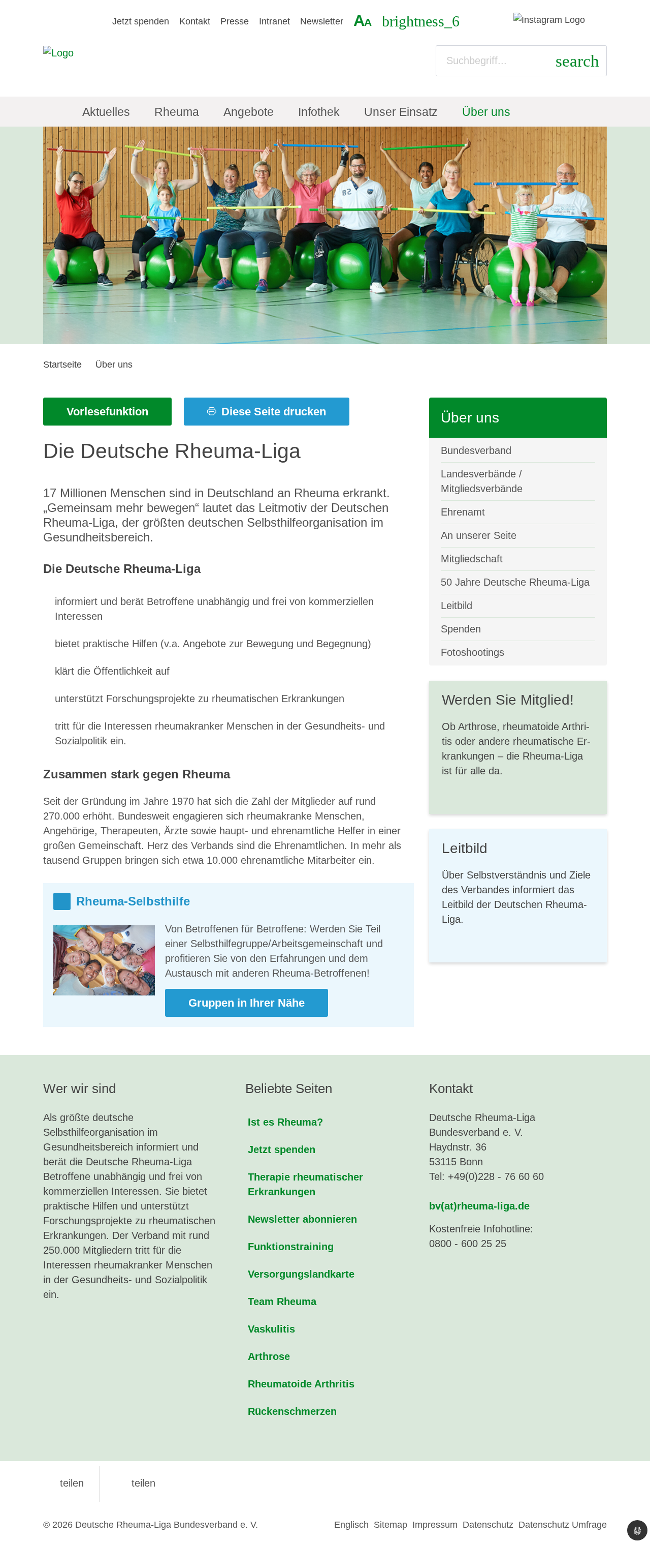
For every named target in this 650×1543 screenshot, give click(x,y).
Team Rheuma (282, 1301)
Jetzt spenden (140, 21)
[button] (63, 1483)
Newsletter (321, 21)
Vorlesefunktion (107, 411)
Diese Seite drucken (272, 411)
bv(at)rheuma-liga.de (479, 1206)
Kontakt (194, 21)
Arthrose (269, 1356)
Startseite (62, 364)
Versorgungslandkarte (301, 1274)
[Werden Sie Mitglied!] (518, 747)
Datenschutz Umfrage (562, 1525)
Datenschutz (488, 1525)
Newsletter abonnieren (302, 1219)
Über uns (114, 364)
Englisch (351, 1525)
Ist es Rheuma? (285, 1122)
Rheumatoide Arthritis (301, 1383)
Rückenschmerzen (292, 1411)
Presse (234, 21)
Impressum (435, 1525)
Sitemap (390, 1525)
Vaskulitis (271, 1329)
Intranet (274, 21)
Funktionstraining (291, 1246)
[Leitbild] (518, 895)
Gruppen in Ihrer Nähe (246, 1002)
